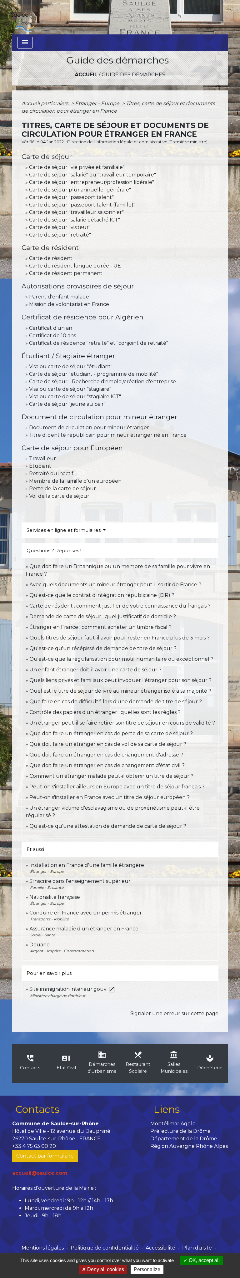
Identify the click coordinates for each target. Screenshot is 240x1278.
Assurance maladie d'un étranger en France (83, 929)
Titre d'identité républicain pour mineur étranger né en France (108, 435)
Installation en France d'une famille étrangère (86, 865)
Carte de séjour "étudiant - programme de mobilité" (93, 374)
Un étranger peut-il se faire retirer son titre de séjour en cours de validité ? (122, 723)
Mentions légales (43, 1248)
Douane (39, 945)
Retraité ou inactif (51, 473)
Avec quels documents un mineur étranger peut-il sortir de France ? (115, 585)
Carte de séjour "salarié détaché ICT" (74, 220)
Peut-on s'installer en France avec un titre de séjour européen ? (109, 797)
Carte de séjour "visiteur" (60, 227)
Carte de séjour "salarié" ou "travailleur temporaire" (92, 175)
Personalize (147, 1269)
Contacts (37, 1109)
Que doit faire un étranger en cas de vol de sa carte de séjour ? (107, 744)
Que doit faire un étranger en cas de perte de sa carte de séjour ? (111, 733)
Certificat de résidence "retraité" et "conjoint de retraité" (98, 343)
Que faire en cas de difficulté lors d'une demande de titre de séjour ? (115, 702)
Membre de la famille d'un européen (75, 481)
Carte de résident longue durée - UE (75, 266)
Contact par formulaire (45, 1156)
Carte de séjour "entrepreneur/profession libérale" (91, 182)
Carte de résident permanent (65, 273)
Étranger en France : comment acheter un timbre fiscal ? (100, 627)
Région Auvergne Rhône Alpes (189, 1146)
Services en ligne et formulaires (64, 530)
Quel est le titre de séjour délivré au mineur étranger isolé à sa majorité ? (120, 691)
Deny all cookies (105, 1269)
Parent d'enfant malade (59, 297)
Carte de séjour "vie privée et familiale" (77, 167)
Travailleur (42, 458)
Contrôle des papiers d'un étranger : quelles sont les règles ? (105, 712)
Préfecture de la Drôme (180, 1131)
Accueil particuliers (46, 103)
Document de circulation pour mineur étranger (89, 427)
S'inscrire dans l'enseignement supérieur (80, 881)
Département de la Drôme (183, 1139)
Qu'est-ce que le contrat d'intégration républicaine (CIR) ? (101, 595)
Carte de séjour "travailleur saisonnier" (76, 212)
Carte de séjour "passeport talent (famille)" (82, 205)
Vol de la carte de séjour (59, 496)
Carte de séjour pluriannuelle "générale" (80, 190)
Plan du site (197, 1248)
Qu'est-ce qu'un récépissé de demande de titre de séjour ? (103, 648)
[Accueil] (21, 17)
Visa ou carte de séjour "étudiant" (70, 366)
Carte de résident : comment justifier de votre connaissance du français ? (120, 606)
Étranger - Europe (98, 103)
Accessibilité (160, 1248)
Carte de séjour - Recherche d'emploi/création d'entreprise (102, 381)
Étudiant (40, 466)
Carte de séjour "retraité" (60, 235)
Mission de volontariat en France (69, 304)
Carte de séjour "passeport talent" (71, 197)
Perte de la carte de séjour (62, 488)
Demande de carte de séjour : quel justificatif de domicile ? (102, 616)
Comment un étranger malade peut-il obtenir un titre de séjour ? (111, 776)
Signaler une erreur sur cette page (174, 1013)
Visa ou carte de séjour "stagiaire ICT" (75, 397)
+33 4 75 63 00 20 (34, 1146)
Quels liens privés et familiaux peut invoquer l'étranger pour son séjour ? (120, 680)
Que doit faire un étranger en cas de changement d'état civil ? (107, 765)
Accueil (86, 75)
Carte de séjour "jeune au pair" (67, 404)
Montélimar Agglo (173, 1124)
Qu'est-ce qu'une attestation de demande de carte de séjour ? (107, 826)
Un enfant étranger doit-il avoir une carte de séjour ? (96, 670)
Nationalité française (54, 897)
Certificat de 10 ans (52, 336)
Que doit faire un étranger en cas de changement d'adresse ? (106, 755)
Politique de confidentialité (105, 1248)
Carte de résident (50, 258)
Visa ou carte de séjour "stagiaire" (70, 389)
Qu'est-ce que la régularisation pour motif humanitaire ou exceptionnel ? (121, 659)
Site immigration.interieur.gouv (72, 989)
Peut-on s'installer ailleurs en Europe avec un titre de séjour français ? (117, 787)
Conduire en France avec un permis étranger (85, 913)
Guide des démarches (133, 75)
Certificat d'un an (50, 328)
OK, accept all (204, 1260)
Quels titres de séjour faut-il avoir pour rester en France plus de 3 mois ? (119, 638)
